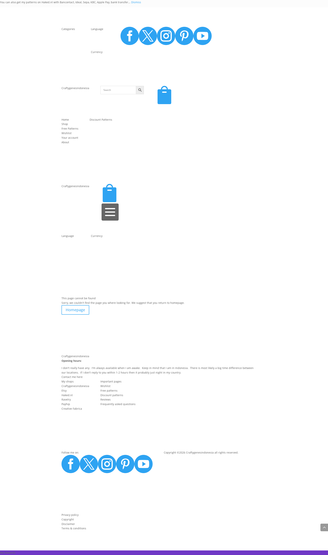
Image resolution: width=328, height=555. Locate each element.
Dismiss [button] (136, 2)
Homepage (75, 309)
